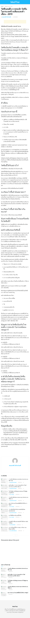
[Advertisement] (15, 21)
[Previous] (14, 535)
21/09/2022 (15, 17)
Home (2, 6)
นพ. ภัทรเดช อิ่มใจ (12, 524)
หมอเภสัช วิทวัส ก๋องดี (6, 17)
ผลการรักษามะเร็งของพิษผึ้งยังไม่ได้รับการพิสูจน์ (18, 592)
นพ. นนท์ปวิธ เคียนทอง (13, 530)
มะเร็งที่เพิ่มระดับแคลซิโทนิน (15, 515)
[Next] (16, 535)
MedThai (15, 2)
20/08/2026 (20, 482)
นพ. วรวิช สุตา (12, 494)
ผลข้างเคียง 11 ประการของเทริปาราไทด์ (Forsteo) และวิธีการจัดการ (17, 485)
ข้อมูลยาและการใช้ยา (9, 6)
